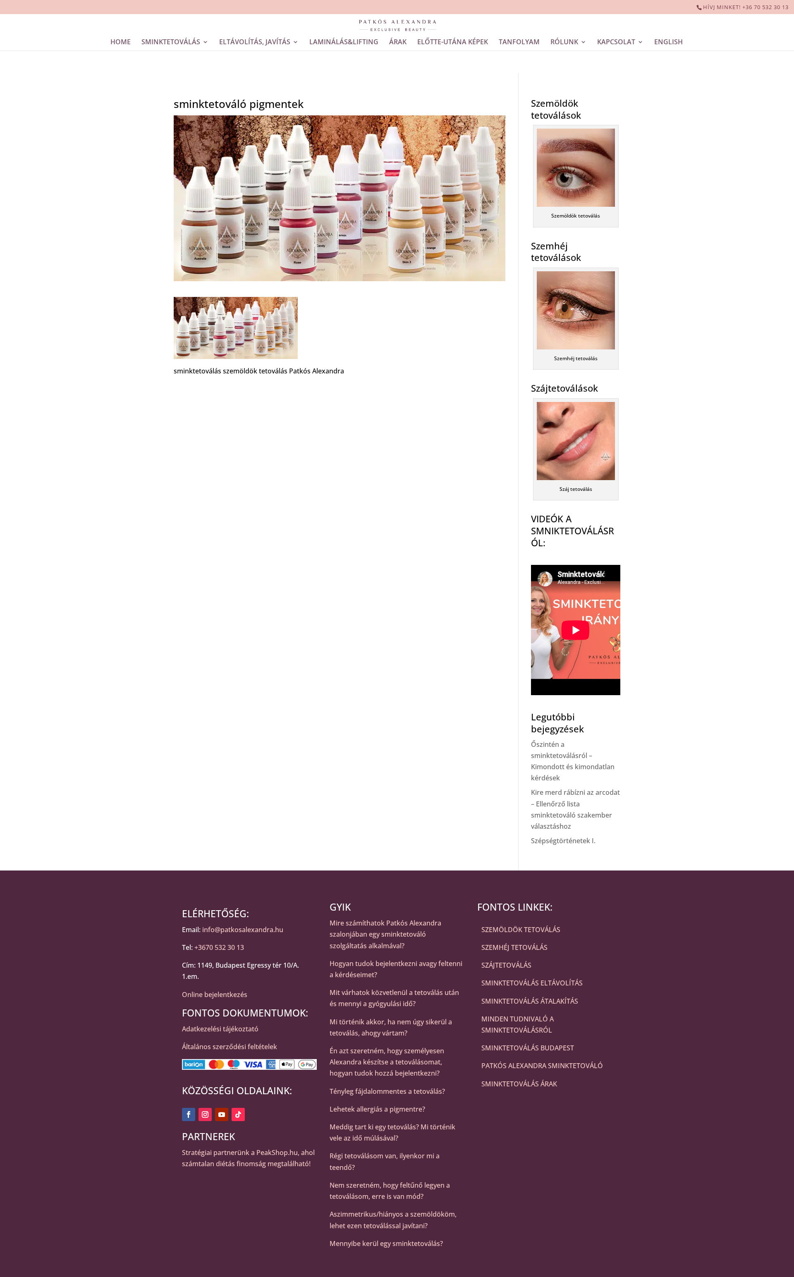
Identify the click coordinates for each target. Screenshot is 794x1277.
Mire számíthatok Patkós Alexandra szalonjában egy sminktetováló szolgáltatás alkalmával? (385, 934)
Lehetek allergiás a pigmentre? (377, 1109)
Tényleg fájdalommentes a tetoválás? (387, 1091)
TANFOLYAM (519, 42)
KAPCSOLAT (616, 42)
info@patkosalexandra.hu (242, 929)
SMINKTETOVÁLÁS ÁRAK (519, 1083)
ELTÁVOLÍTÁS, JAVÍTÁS (254, 42)
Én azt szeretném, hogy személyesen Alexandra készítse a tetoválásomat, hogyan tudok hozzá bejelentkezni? (387, 1062)
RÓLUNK (564, 42)
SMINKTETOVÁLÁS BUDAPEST (527, 1047)
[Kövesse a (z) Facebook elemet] (188, 1114)
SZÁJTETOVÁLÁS (506, 965)
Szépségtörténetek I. (563, 840)
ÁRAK (398, 42)
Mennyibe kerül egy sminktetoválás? (386, 1243)
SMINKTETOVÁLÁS (170, 42)
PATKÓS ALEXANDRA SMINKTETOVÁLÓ (542, 1065)
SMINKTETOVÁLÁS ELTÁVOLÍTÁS (532, 983)
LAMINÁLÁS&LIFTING (343, 42)
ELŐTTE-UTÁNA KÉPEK (452, 42)
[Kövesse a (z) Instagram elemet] (205, 1114)
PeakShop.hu (277, 1152)
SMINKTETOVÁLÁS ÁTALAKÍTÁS (529, 1001)
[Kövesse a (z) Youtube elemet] (221, 1114)
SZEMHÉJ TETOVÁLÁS (514, 947)
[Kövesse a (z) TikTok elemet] (238, 1114)
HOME (120, 42)
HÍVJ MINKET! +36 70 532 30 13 (746, 7)
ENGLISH (668, 42)
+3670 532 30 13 (219, 947)
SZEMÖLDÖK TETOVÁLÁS (520, 929)
